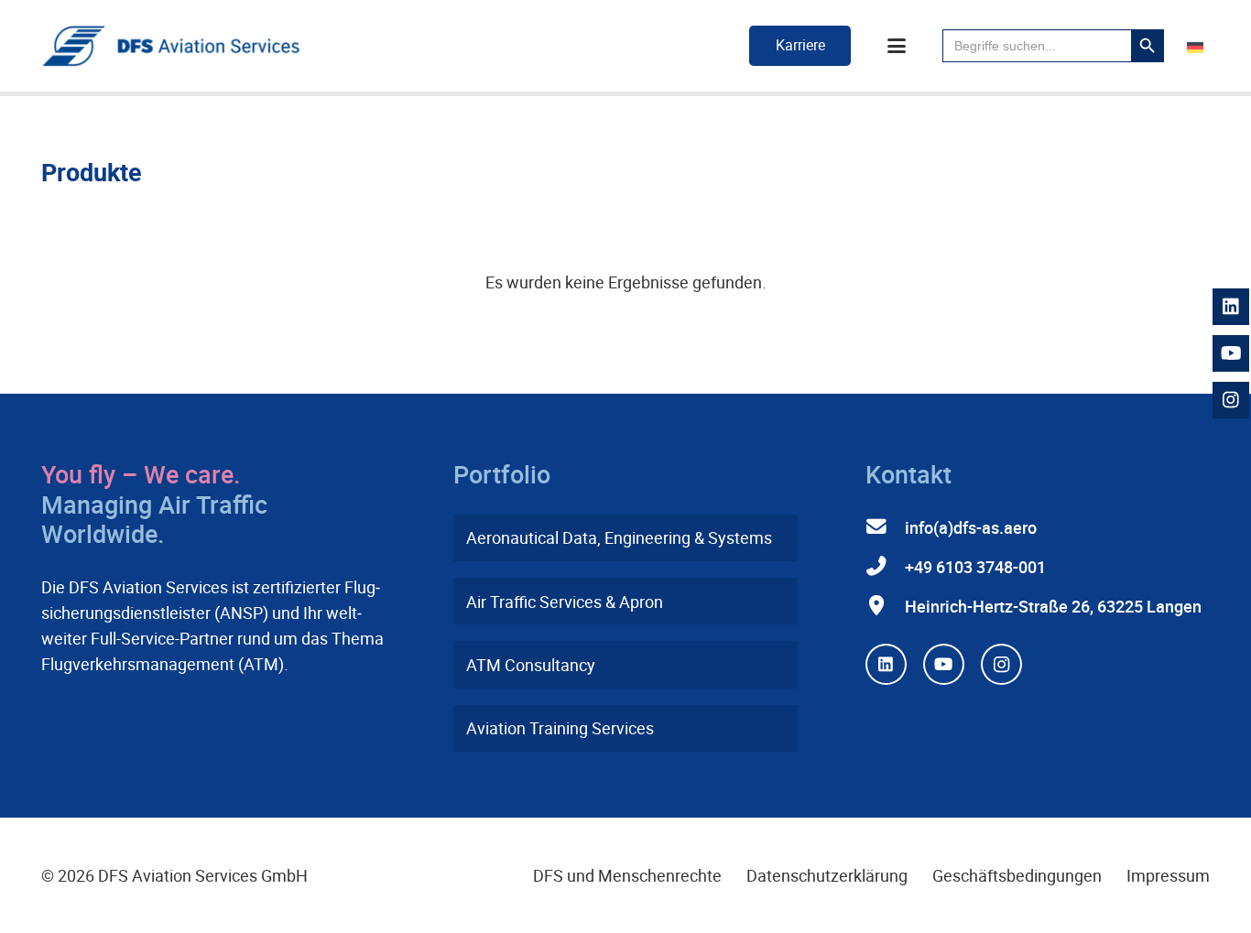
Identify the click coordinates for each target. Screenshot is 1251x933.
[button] (897, 46)
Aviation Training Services (560, 728)
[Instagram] (1001, 664)
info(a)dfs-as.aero (971, 527)
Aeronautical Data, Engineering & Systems (619, 537)
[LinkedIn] (886, 664)
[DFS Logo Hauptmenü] (170, 46)
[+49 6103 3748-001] (885, 567)
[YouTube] (943, 664)
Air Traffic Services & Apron (564, 602)
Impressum (1168, 875)
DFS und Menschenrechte (627, 875)
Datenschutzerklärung (827, 875)
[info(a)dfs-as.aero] (885, 527)
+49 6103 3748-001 (975, 567)
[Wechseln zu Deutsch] (1198, 46)
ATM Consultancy (530, 665)
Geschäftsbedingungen (1017, 875)
